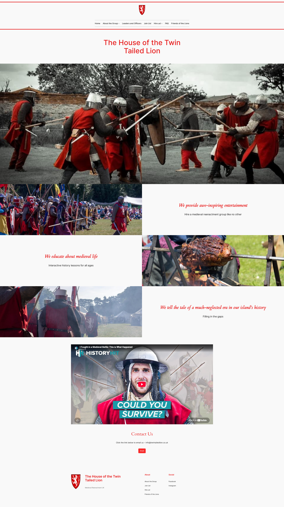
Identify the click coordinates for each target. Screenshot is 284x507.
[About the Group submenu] (118, 23)
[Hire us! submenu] (161, 23)
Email (142, 451)
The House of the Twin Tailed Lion (103, 478)
